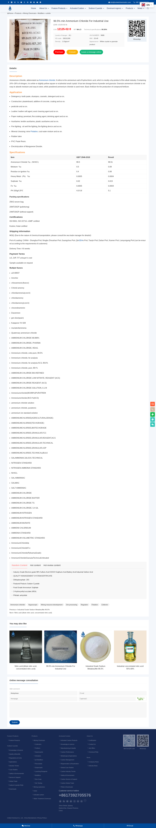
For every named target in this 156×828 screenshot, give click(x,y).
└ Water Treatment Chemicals (41, 798)
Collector (105, 605)
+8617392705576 (75, 795)
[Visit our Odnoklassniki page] (24, 2)
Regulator (84, 605)
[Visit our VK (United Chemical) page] (27, 2)
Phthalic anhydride (20, 595)
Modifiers (41, 13)
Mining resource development (51, 605)
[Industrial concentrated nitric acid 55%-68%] (130, 646)
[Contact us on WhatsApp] (60, 801)
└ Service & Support (13, 777)
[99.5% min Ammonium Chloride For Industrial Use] (60, 646)
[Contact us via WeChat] (63, 801)
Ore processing (71, 605)
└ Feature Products (13, 740)
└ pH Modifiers (37, 760)
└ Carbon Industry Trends (67, 771)
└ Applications (12, 762)
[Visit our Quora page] (21, 2)
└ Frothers (36, 748)
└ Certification (91, 740)
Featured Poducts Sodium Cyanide (26, 584)
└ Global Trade (12, 781)
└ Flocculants (37, 764)
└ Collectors (36, 744)
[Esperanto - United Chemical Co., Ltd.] (10, 8)
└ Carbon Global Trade (66, 783)
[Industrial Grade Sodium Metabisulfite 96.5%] (95, 646)
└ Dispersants (37, 767)
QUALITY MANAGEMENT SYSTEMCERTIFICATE (32, 576)
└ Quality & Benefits (13, 754)
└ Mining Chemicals (38, 740)
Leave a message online (91, 52)
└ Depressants (37, 752)
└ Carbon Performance (66, 752)
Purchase (59, 52)
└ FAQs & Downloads (66, 787)
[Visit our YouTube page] (37, 2)
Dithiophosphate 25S (21, 580)
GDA (81, 240)
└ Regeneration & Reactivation (69, 764)
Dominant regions (114, 8)
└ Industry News (92, 766)
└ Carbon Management (66, 760)
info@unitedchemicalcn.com (120, 2)
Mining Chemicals (29, 13)
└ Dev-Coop (36, 779)
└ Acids (34, 791)
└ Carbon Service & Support (68, 779)
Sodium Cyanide (95, 8)
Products (129, 8)
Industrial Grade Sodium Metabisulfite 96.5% (33, 609)
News (139, 8)
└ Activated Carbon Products (68, 740)
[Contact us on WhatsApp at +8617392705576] (152, 414)
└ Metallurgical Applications (68, 756)
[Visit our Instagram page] (11, 2)
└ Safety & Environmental (15, 773)
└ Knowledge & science (66, 744)
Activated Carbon (77, 8)
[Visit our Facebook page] (8, 2)
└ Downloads (11, 789)
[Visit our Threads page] (15, 2)
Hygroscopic (32, 605)
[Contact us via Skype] (81, 801)
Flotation (34, 131)
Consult (72, 52)
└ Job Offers (91, 748)
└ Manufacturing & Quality (67, 748)
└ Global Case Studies (66, 767)
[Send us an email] (67, 801)
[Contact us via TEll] (70, 801)
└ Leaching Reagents (39, 771)
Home (33, 8)
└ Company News (93, 762)
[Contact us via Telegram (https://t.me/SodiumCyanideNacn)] (40, 2)
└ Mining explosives (38, 787)
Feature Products (58, 8)
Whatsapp (78, 826)
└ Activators (36, 756)
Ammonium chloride (47, 80)
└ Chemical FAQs (92, 752)
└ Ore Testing (37, 783)
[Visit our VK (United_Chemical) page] (31, 2)
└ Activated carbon (38, 795)
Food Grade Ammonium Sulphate (25, 587)
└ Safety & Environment (66, 775)
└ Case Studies (12, 769)
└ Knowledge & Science (15, 750)
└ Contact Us (91, 744)
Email (130, 826)
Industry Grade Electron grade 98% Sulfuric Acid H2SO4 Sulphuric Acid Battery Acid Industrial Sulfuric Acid (53, 572)
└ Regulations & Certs (14, 758)
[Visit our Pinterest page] (34, 2)
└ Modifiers (36, 775)
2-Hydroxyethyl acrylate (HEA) (24, 591)
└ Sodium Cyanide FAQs (15, 785)
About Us (43, 8)
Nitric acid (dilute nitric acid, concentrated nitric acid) (33, 613)
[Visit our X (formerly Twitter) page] (18, 2)
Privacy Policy (41, 818)
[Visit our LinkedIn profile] (85, 800)
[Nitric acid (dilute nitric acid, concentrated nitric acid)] (25, 646)
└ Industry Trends (13, 766)
